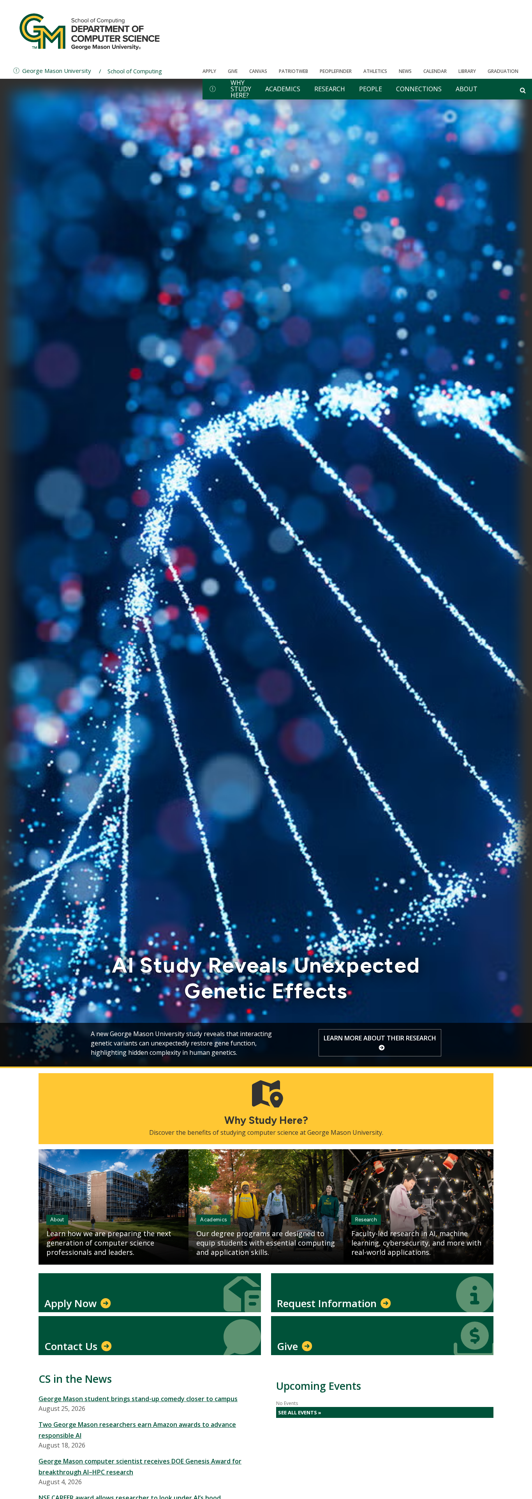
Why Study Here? (241, 89)
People (370, 89)
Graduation (503, 71)
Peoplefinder (336, 71)
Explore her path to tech (376, 1038)
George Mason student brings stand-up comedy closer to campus (138, 1398)
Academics (282, 89)
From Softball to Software (266, 991)
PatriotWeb (293, 71)
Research (329, 89)
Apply (209, 71)
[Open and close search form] (523, 90)
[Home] (89, 31)
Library (467, 71)
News (405, 71)
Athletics (375, 71)
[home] (213, 89)
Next (497, 1042)
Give (233, 71)
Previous (34, 1042)
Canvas (258, 71)
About (466, 89)
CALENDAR (435, 71)
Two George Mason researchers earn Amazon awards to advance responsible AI (137, 1430)
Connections (419, 89)
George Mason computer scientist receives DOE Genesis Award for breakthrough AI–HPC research (140, 1466)
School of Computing (134, 71)
